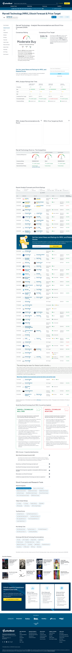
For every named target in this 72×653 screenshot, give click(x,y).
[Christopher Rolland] (35, 255)
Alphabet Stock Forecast (32, 490)
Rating (17, 189)
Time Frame (41, 189)
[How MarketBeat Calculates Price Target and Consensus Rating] (16, 28)
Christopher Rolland (40, 254)
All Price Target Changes (36, 505)
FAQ (20, 642)
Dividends (51, 634)
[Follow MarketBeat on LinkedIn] (8, 641)
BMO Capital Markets (27, 278)
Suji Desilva (38, 281)
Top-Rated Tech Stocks (34, 516)
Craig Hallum (27, 202)
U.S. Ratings (19, 503)
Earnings (50, 636)
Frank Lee (38, 338)
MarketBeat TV (31, 636)
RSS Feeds (61, 639)
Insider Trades (51, 637)
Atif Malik (38, 273)
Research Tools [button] (14, 6)
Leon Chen (38, 356)
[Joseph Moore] (35, 214)
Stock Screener (43, 639)
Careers (21, 639)
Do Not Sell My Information (64, 636)
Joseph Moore (39, 213)
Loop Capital (27, 319)
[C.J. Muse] (35, 228)
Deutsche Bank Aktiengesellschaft (29, 327)
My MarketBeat (42, 637)
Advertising (61, 633)
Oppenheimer (28, 223)
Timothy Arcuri (39, 262)
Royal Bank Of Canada (28, 293)
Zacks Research (28, 352)
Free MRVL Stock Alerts (57, 8)
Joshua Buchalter (40, 220)
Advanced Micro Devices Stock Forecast (24, 488)
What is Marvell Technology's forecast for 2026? (25, 455)
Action (32, 189)
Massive (29, 649)
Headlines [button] (59, 6)
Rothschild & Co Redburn (28, 395)
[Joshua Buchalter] (35, 221)
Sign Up (59, 73)
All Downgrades (19, 505)
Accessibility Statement (63, 634)
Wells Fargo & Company (28, 270)
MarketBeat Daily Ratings (33, 634)
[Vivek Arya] (35, 316)
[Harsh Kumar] (35, 278)
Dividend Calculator (43, 636)
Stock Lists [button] (44, 6)
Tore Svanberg (39, 312)
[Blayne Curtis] (35, 286)
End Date (56, 189)
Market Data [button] (29, 6)
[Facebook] (4, 641)
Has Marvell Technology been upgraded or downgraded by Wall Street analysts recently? (31, 470)
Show (63, 189)
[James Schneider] (35, 206)
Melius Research (28, 349)
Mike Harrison (39, 394)
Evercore (27, 345)
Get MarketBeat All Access (12, 599)
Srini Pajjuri (38, 292)
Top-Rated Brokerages (42, 529)
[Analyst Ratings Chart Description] (41, 120)
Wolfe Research (28, 209)
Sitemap (60, 642)
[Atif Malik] (35, 274)
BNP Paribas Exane (27, 387)
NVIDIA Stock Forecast (35, 495)
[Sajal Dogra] (35, 259)
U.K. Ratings (26, 503)
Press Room (22, 637)
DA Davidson (27, 301)
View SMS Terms (59, 76)
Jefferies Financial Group (29, 286)
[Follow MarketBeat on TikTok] (12, 641)
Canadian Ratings (33, 503)
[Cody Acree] (35, 267)
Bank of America (28, 315)
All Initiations (27, 505)
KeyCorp (27, 198)
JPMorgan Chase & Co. (29, 331)
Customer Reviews (32, 637)
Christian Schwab (40, 202)
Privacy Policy (61, 637)
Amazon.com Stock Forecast (38, 488)
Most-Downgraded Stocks (33, 518)
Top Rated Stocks (20, 513)
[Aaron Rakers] (35, 270)
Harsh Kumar (39, 277)
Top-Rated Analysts (31, 529)
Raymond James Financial (28, 298)
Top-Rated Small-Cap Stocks (22, 516)
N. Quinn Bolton (39, 230)
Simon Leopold (39, 297)
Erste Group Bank (28, 305)
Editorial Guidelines (23, 634)
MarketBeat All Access (33, 633)
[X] (3, 641)
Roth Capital (27, 281)
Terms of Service (62, 640)
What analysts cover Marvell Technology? (24, 473)
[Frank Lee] (35, 339)
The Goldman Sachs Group (27, 206)
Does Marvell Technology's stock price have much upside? (27, 467)
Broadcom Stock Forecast (21, 490)
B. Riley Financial (28, 216)
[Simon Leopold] (35, 298)
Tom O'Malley (39, 289)
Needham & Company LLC (28, 231)
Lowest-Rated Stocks (21, 521)
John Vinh (38, 198)
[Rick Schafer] (35, 224)
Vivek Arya (38, 315)
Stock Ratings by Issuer (21, 529)
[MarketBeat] (7, 3)
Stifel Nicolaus (28, 312)
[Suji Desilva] (35, 282)
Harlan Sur (38, 330)
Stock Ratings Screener (21, 531)
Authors (21, 636)
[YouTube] (6, 641)
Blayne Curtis (39, 285)
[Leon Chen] (35, 357)
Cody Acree (38, 266)
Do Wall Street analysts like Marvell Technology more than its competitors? (30, 476)
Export (43, 192)
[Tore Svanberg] (35, 313)
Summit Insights (28, 379)
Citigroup (27, 273)
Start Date (48, 189)
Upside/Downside (26, 189)
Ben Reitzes (38, 349)
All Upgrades (41, 503)
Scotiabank (27, 334)
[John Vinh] (35, 199)
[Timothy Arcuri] (35, 263)
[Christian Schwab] (35, 202)
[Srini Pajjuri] (35, 294)
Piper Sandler (28, 360)
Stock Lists (42, 633)
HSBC (26, 338)
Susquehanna (28, 254)
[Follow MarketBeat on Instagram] (10, 641)
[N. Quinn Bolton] (35, 232)
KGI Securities (28, 356)
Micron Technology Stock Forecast (23, 495)
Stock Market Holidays (53, 639)
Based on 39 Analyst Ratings (26, 44)
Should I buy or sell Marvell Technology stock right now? (27, 464)
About (21, 633)
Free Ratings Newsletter (33, 531)
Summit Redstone (28, 382)
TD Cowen (27, 220)
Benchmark (27, 266)
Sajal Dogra (38, 258)
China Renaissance (29, 390)
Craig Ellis (38, 216)
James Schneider (40, 205)
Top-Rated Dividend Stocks (31, 513)
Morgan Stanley (28, 213)
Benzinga (39, 399)
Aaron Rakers (39, 269)
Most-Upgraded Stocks (21, 518)
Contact (21, 640)
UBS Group (27, 262)
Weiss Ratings (28, 308)
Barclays (27, 289)
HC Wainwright (28, 251)
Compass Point (28, 341)
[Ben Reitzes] (35, 350)
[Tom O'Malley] (35, 290)
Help (23, 642)
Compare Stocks (43, 634)
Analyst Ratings (52, 633)
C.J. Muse (38, 227)
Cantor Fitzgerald (28, 227)
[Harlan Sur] (35, 331)
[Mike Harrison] (35, 395)
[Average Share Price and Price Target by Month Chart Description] (69, 120)
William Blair (27, 322)
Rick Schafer (39, 223)
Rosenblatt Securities (27, 259)
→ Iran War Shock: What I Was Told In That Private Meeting (21, 8)
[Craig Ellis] (35, 217)
